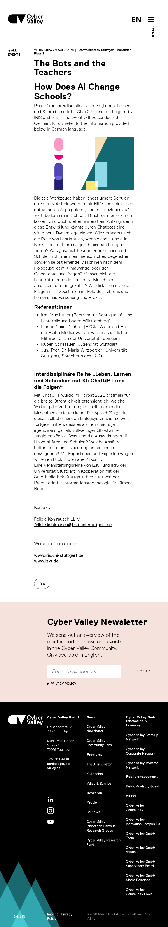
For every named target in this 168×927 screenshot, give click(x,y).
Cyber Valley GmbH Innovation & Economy (142, 721)
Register (143, 671)
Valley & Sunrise (99, 783)
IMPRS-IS (94, 812)
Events (153, 32)
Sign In (19, 916)
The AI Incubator (99, 764)
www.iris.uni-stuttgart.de (59, 555)
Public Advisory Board (142, 786)
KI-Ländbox (95, 774)
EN (136, 19)
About (131, 796)
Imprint (52, 914)
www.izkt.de (46, 561)
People (92, 802)
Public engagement (142, 776)
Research (94, 793)
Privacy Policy (62, 683)
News (91, 717)
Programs (95, 754)
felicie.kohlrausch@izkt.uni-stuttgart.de (73, 524)
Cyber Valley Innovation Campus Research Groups (101, 826)
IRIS (42, 584)
